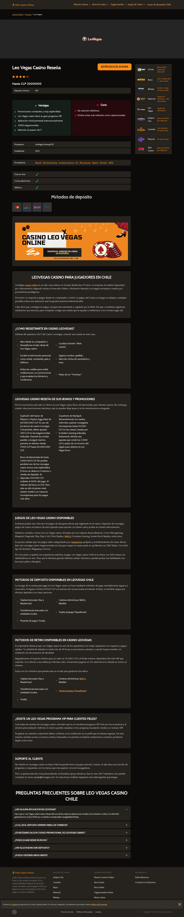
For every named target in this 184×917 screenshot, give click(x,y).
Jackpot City (58, 877)
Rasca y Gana (99, 897)
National (57, 892)
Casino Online (17, 14)
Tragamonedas (116, 4)
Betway (56, 897)
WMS (110, 162)
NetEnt (68, 536)
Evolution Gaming (66, 162)
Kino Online (99, 887)
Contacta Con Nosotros (145, 882)
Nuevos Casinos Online (104, 877)
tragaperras (76, 542)
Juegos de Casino (135, 4)
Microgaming (85, 162)
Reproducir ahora (114, 66)
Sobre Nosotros (142, 877)
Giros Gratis (99, 882)
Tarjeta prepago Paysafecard (72, 690)
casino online (31, 285)
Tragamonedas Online (103, 892)
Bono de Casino (99, 4)
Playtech (103, 162)
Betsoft (38, 162)
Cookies (14, 904)
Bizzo (55, 887)
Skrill (81, 678)
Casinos (28, 14)
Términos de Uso (67, 912)
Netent (95, 162)
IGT (76, 162)
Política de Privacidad (99, 904)
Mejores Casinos (81, 4)
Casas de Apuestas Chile (159, 4)
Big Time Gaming (50, 162)
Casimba (57, 882)
